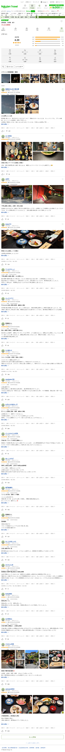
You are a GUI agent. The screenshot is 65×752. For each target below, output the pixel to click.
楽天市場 (52, 2)
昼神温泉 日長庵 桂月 (7, 22)
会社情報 (4, 747)
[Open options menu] (63, 89)
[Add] (61, 21)
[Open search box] (3, 67)
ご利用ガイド (28, 2)
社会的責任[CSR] (23, 747)
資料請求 (43, 747)
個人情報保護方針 (13, 747)
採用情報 (31, 747)
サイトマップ (36, 2)
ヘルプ (21, 2)
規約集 (37, 747)
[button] (5, 78)
